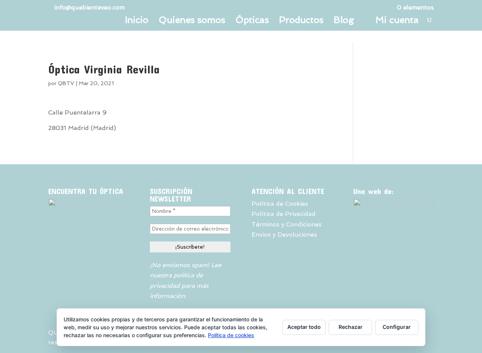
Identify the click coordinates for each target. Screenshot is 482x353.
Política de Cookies (280, 203)
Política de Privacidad (284, 213)
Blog (344, 21)
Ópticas (252, 21)
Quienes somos (192, 21)
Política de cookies (231, 335)
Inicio (136, 21)
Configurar (397, 327)
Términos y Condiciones (287, 224)
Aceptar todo (304, 327)
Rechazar (351, 327)
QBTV (66, 83)
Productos (301, 21)
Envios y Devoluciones (284, 234)
